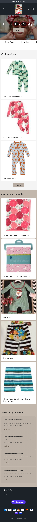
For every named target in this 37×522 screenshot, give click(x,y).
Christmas (7, 317)
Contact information (21, 518)
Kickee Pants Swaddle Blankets (15, 235)
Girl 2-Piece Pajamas (11, 137)
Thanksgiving (8, 358)
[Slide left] (15, 47)
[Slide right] (22, 47)
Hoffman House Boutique (18, 516)
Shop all (18, 30)
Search (6, 495)
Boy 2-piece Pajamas (11, 96)
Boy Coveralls (8, 178)
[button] (4, 9)
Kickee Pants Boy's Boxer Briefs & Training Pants (16, 400)
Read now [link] (7, 429)
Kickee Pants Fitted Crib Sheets (15, 276)
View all (18, 185)
